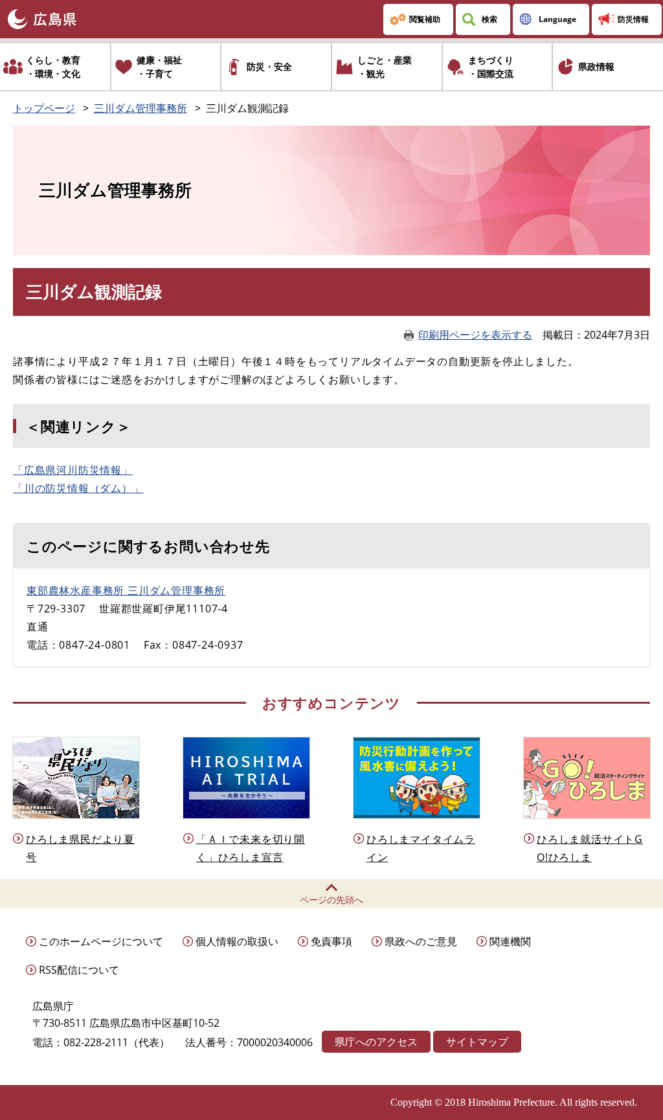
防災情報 (633, 19)
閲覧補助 (424, 19)
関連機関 (510, 941)
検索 (489, 19)
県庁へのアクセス (376, 1042)
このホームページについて (101, 941)
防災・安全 (269, 66)
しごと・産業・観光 (384, 67)
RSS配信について (79, 970)
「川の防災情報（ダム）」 (78, 488)
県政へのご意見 (421, 941)
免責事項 (331, 941)
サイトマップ (477, 1042)
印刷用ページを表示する (475, 335)
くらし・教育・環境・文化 (53, 67)
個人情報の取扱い (237, 941)
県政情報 (596, 66)
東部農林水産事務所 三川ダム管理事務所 (126, 590)
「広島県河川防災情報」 (73, 470)
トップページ (44, 108)
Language (557, 19)
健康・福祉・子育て (159, 67)
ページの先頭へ (331, 899)
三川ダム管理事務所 (140, 108)
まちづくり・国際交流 (490, 67)
